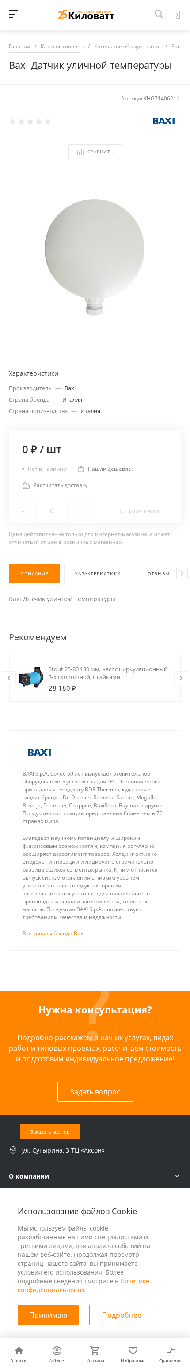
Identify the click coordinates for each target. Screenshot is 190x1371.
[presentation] (182, 573)
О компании (29, 1176)
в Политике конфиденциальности (83, 1285)
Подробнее (121, 1315)
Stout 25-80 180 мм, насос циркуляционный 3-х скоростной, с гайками (108, 673)
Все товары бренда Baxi (53, 933)
